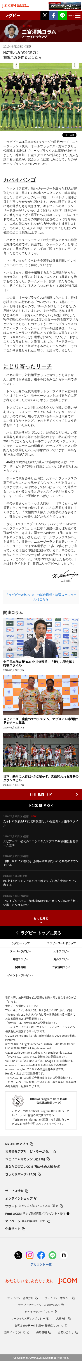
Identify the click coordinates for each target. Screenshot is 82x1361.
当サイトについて (14, 1332)
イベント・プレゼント (20, 975)
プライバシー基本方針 (20, 1298)
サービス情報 (14, 1191)
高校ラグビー (20, 959)
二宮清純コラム (61, 967)
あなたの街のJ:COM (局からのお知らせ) (32, 1166)
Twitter (44, 15)
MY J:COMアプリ (16, 1144)
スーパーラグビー (20, 951)
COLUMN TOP (41, 794)
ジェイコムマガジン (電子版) (25, 1159)
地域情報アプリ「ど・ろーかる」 (28, 1151)
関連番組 (20, 967)
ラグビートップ (20, 943)
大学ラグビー (61, 951)
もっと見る (41, 918)
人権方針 (61, 1319)
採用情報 (41, 1332)
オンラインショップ (19, 1198)
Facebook (53, 15)
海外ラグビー (61, 959)
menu (71, 15)
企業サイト (13, 1228)
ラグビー (12, 15)
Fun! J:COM (35, 1213)
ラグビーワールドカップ (61, 943)
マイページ (25, 1221)
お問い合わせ (66, 1332)
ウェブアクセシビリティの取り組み (39, 1305)
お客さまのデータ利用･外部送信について (39, 1326)
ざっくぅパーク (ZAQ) (20, 1174)
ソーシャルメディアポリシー (28, 1319)
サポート (31, 1206)
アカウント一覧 (41, 1264)
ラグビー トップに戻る (41, 933)
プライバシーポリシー (58, 1298)
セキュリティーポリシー (39, 1312)
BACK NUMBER (41, 805)
